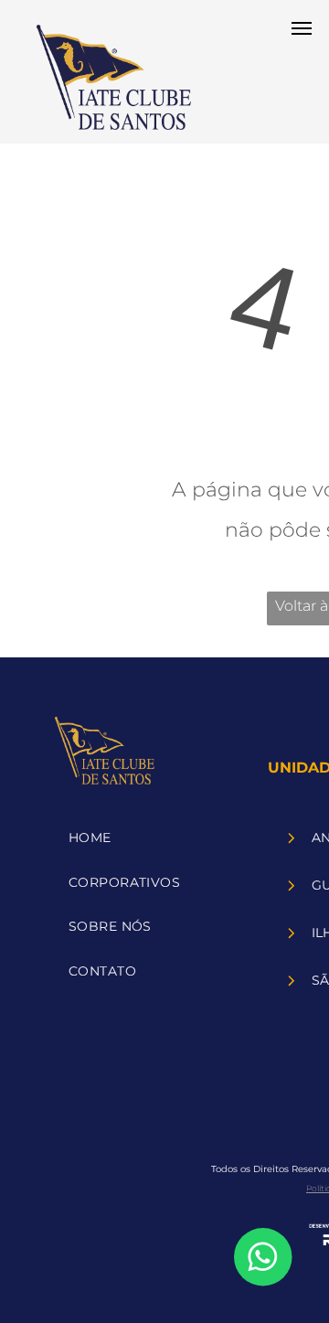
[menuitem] (148, 838)
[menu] (301, 28)
